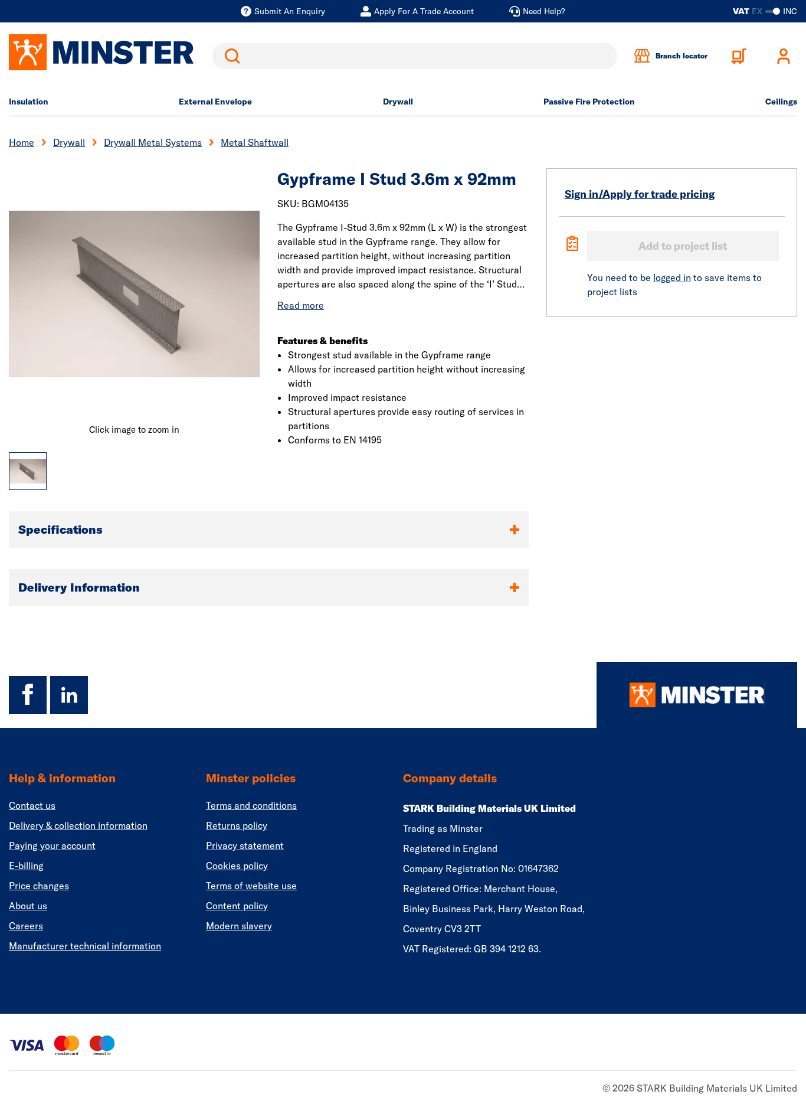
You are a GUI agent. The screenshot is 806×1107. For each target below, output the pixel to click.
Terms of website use (251, 886)
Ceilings (781, 101)
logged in (672, 277)
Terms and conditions (251, 805)
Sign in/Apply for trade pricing (640, 194)
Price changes (39, 886)
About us (28, 906)
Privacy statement (245, 845)
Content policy (237, 906)
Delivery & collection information (78, 825)
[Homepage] (697, 694)
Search (230, 56)
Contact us (32, 805)
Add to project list (682, 246)
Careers (26, 926)
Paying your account (52, 845)
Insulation (28, 101)
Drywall (398, 101)
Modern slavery (239, 926)
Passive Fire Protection (589, 101)
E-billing (26, 865)
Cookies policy (237, 865)
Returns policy (236, 825)
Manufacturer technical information (85, 946)
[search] (414, 56)
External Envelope (215, 101)
